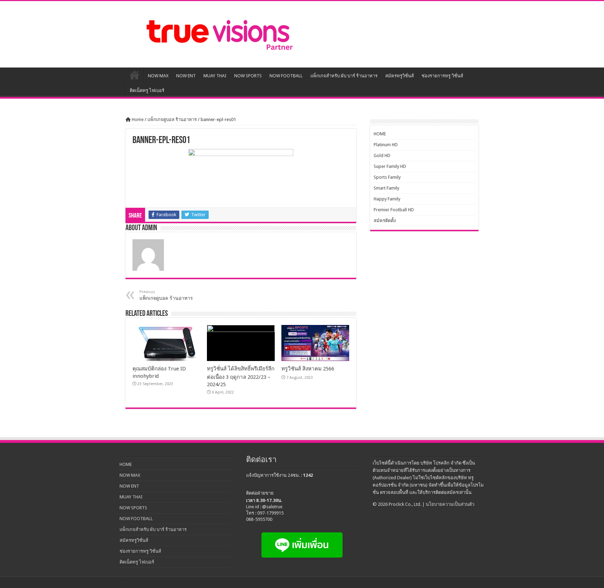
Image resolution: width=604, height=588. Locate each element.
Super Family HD (390, 166)
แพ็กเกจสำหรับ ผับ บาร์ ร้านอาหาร (344, 75)
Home (137, 119)
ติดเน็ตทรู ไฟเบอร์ (147, 90)
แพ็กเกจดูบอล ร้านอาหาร (172, 119)
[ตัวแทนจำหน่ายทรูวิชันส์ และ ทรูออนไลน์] (218, 34)
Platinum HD (386, 144)
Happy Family (387, 198)
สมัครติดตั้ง (385, 220)
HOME (134, 75)
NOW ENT (186, 75)
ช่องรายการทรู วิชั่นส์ (442, 75)
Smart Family (386, 188)
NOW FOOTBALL (286, 75)
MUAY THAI (214, 75)
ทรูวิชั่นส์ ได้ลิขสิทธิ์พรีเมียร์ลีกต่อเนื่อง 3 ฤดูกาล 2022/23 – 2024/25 (240, 377)
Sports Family (387, 177)
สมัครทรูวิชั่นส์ (399, 75)
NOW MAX (158, 75)
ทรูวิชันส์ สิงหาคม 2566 (307, 369)
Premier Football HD (394, 209)
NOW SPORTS (248, 75)
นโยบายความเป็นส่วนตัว (450, 504)
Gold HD (382, 155)
